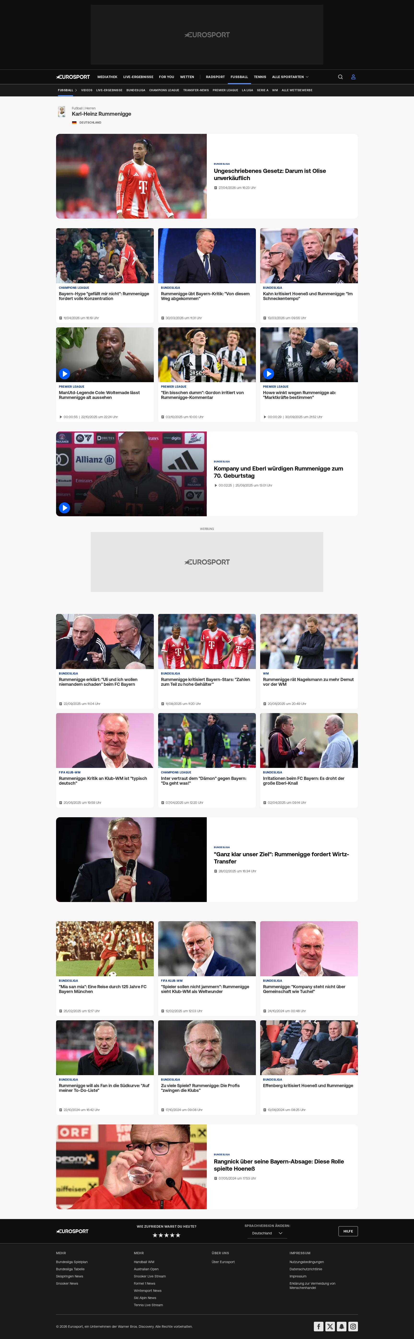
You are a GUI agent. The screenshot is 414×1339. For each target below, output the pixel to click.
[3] (166, 1235)
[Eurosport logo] (73, 77)
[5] (178, 1235)
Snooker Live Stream (150, 1276)
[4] (172, 1235)
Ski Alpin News (145, 1298)
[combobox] (267, 1233)
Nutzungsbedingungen (307, 1262)
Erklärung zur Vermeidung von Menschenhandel (312, 1286)
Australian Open (146, 1269)
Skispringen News (69, 1276)
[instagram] (353, 1326)
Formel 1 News (144, 1283)
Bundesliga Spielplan (72, 1262)
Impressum (298, 1276)
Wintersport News (147, 1291)
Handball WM (144, 1262)
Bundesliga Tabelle (70, 1269)
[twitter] (330, 1326)
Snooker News (67, 1283)
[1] (155, 1235)
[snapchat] (341, 1326)
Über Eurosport (223, 1262)
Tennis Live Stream (148, 1305)
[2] (161, 1235)
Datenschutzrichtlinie (306, 1269)
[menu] (340, 77)
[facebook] (318, 1326)
